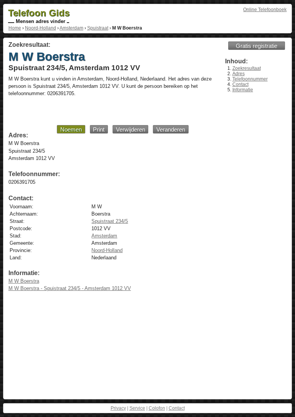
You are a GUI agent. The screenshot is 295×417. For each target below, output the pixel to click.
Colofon (157, 408)
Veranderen (170, 129)
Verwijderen (130, 129)
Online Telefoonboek (265, 9)
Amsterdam (71, 28)
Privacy (118, 408)
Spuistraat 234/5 (109, 221)
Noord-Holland (40, 28)
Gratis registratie (256, 46)
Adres (238, 73)
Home (14, 28)
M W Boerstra (23, 281)
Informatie (242, 89)
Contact (240, 84)
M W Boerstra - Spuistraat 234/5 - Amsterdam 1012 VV (69, 288)
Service (137, 408)
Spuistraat (97, 28)
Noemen (71, 129)
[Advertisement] (100, 110)
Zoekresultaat (246, 68)
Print (98, 129)
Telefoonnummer (250, 79)
